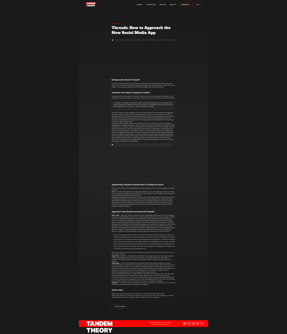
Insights (151, 322)
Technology (151, 4)
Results (173, 4)
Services (162, 4)
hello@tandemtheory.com (159, 322)
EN (197, 4)
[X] (202, 323)
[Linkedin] (184, 323)
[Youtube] (197, 323)
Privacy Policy (169, 322)
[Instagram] (189, 323)
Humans (139, 4)
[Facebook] (193, 323)
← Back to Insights (119, 306)
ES (200, 4)
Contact (185, 4)
